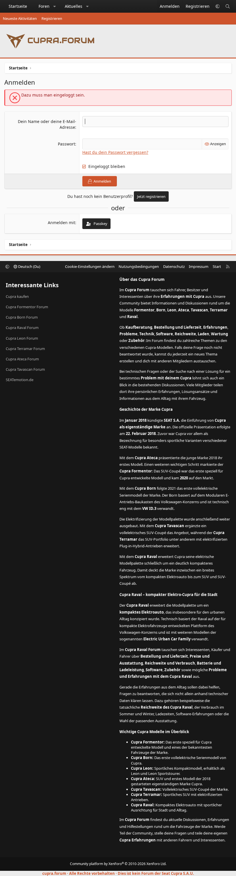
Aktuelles (73, 6)
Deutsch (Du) (28, 266)
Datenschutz (174, 266)
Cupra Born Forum (22, 317)
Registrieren (51, 18)
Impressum (198, 266)
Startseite (18, 6)
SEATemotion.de (19, 379)
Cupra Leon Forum (22, 338)
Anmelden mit (61, 222)
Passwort (66, 144)
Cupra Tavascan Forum (25, 369)
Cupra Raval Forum (22, 327)
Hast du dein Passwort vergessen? (115, 152)
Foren (44, 6)
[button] (54, 6)
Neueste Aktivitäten (20, 18)
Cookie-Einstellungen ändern (90, 266)
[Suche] (227, 6)
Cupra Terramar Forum (25, 348)
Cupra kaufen (17, 296)
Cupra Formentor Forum (27, 306)
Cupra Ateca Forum (22, 359)
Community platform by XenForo (118, 863)
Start (217, 266)
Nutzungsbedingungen (139, 266)
